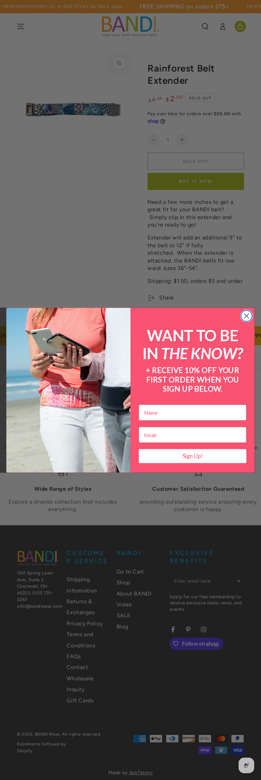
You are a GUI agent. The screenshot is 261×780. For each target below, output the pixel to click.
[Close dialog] (246, 315)
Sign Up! (192, 456)
